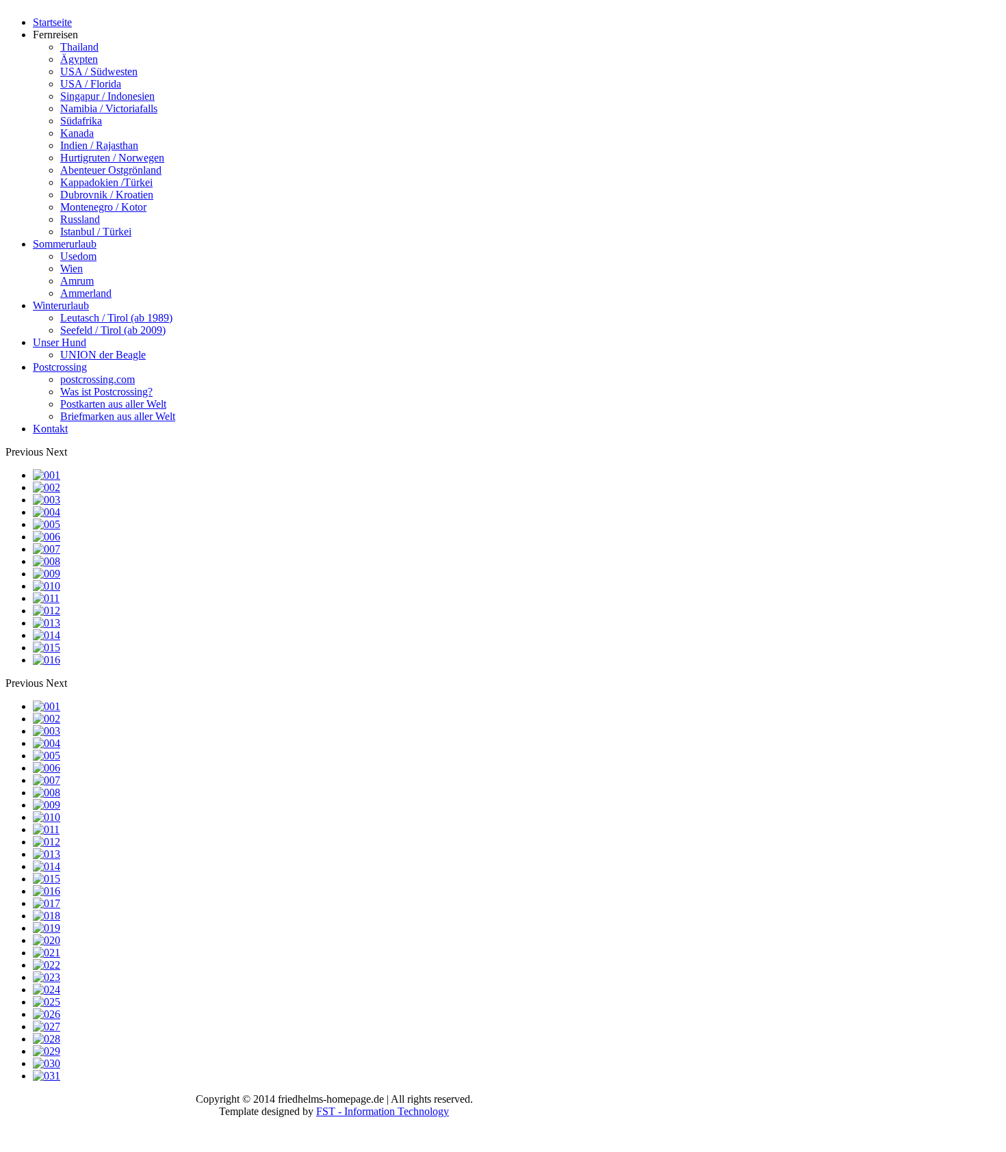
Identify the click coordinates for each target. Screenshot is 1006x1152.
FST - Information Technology (382, 1111)
